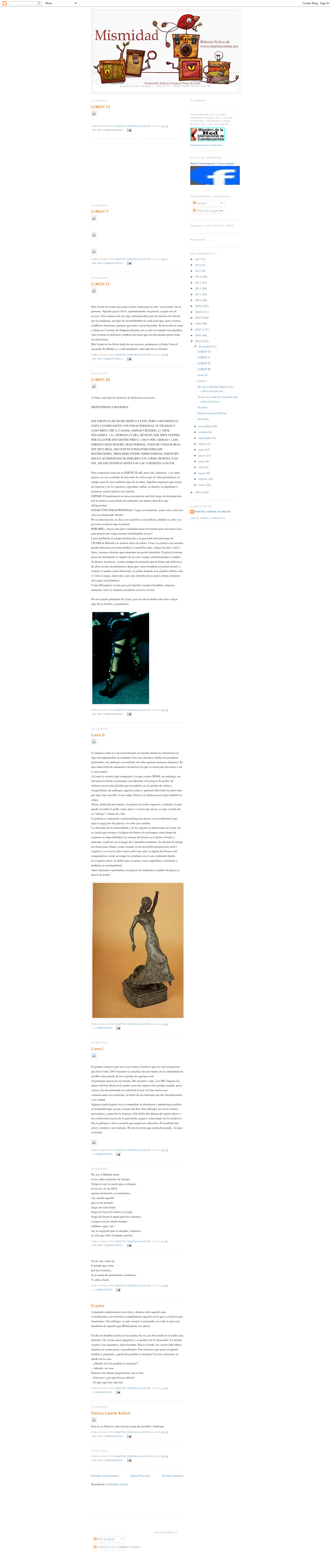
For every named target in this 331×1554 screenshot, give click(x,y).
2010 (198, 300)
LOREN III (100, 379)
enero (202, 485)
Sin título (203, 419)
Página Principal (140, 1476)
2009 (198, 306)
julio (202, 450)
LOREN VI (100, 106)
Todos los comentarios (210, 211)
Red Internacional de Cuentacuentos (206, 145)
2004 (198, 335)
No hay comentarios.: (109, 130)
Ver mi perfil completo (207, 518)
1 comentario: (103, 1028)
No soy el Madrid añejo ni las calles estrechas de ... (215, 389)
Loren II (98, 734)
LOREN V (100, 211)
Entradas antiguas (173, 1476)
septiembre (206, 438)
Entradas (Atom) (118, 1484)
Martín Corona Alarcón (202, 163)
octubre (204, 432)
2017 (198, 259)
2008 (198, 312)
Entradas (201, 203)
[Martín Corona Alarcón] (221, 184)
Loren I (97, 1048)
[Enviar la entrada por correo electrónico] (129, 130)
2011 (198, 294)
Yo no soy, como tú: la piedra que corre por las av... (217, 399)
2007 (198, 318)
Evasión (97, 1305)
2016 (198, 265)
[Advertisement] (125, 171)
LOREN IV (100, 284)
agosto (203, 444)
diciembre (205, 346)
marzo (203, 473)
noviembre (205, 426)
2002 (198, 492)
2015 (198, 271)
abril (202, 467)
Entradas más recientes (105, 1476)
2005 (198, 329)
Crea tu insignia (225, 163)
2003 (198, 341)
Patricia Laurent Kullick (111, 1413)
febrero (203, 479)
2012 (198, 288)
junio (202, 455)
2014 (198, 277)
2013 (198, 282)
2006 (198, 323)
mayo (202, 461)
